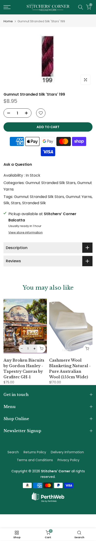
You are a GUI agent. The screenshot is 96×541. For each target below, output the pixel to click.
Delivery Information (67, 452)
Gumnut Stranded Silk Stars (50, 182)
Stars (16, 203)
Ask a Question (17, 164)
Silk (6, 203)
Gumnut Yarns (79, 196)
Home (8, 21)
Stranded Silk (34, 203)
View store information (25, 232)
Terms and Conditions (35, 460)
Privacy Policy (68, 460)
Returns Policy (35, 452)
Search (13, 452)
